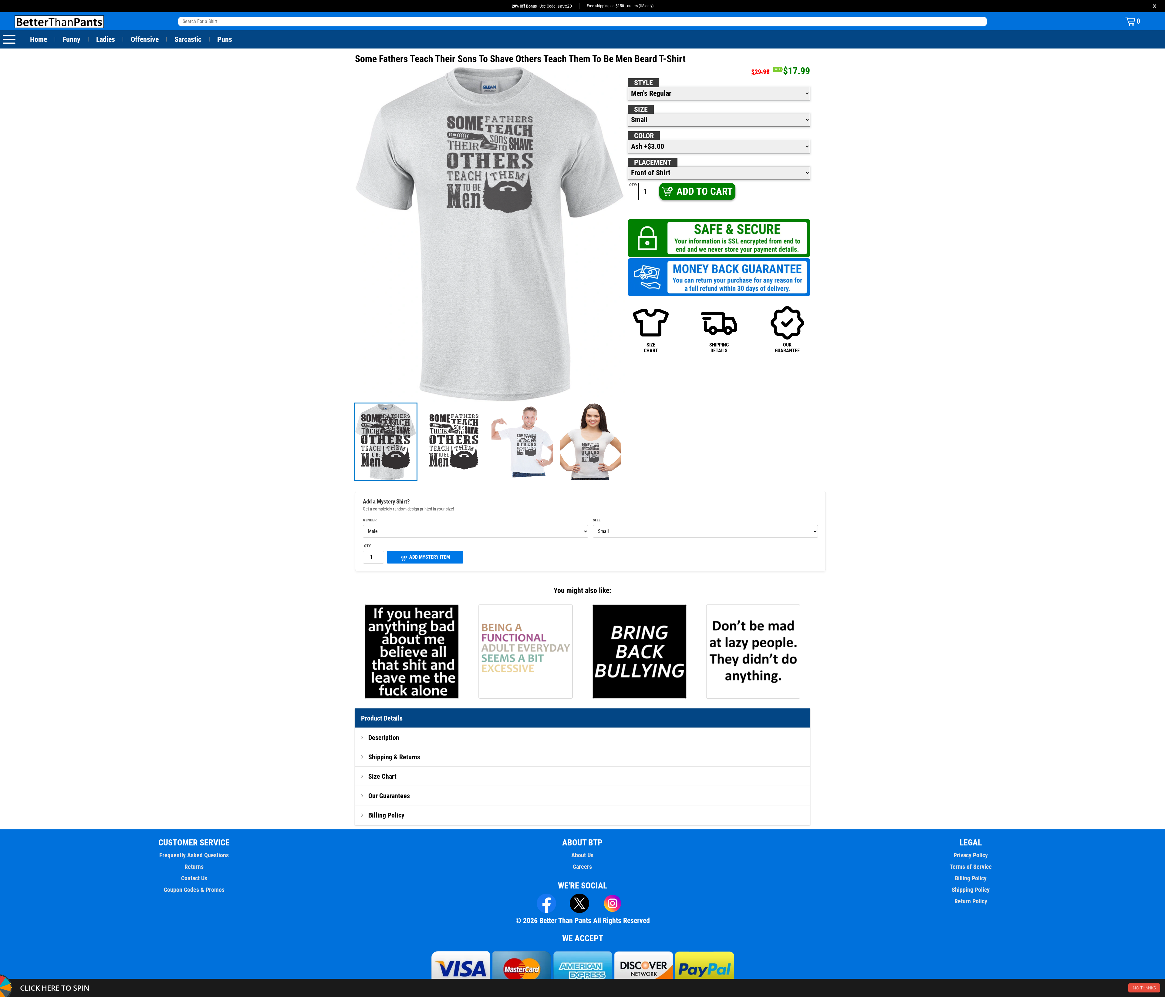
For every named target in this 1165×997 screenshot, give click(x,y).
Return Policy (970, 901)
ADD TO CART (705, 191)
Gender (370, 520)
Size (641, 109)
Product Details (382, 718)
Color (644, 136)
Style (643, 83)
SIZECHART (651, 347)
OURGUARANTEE (787, 347)
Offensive (145, 39)
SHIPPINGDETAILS (719, 347)
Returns (194, 866)
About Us (582, 855)
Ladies (105, 39)
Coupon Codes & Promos (194, 889)
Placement (652, 162)
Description (383, 737)
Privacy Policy (971, 855)
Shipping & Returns (394, 757)
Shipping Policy (971, 889)
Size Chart (382, 776)
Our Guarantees (389, 796)
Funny (71, 39)
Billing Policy (386, 815)
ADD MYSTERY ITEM (429, 557)
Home (38, 39)
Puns (224, 39)
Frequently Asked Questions (194, 855)
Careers (582, 866)
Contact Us (194, 878)
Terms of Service (971, 866)
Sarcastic (187, 39)
